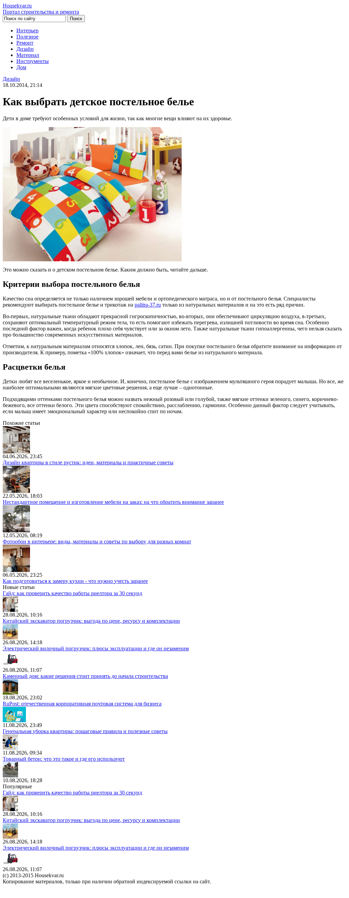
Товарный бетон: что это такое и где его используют (64, 759)
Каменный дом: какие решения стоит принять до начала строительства (85, 676)
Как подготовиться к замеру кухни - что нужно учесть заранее (75, 581)
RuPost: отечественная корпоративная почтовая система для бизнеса (82, 704)
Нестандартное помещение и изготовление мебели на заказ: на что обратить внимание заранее (113, 502)
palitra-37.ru (148, 305)
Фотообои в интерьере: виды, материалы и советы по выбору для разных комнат (97, 541)
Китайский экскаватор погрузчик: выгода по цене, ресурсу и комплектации (91, 621)
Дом (21, 67)
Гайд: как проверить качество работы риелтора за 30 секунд (72, 593)
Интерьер (27, 30)
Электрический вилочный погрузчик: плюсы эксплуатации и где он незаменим (96, 648)
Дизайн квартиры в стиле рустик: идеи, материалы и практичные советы (88, 462)
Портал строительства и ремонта (41, 9)
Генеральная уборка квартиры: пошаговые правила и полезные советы (85, 731)
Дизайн (25, 49)
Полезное (27, 37)
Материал (27, 55)
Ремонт (24, 43)
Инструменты (32, 61)
